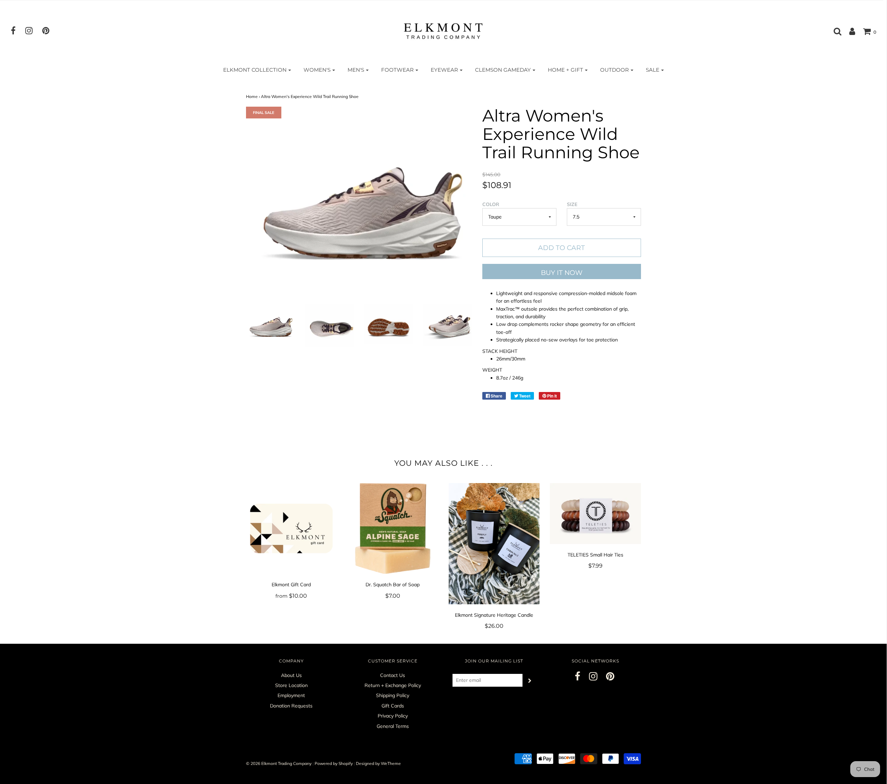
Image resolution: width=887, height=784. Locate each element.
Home (252, 96)
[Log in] (848, 31)
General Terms (393, 726)
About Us (291, 675)
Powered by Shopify (334, 763)
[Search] (834, 31)
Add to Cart (561, 248)
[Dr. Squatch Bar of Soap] (392, 528)
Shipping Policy (392, 695)
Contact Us (392, 675)
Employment (291, 695)
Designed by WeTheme (378, 763)
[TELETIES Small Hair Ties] (595, 513)
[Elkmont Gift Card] (291, 528)
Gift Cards (392, 706)
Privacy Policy (393, 716)
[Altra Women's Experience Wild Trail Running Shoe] (270, 324)
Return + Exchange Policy (393, 685)
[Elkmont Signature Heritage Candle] (494, 543)
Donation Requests (291, 706)
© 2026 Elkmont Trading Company (278, 763)
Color (490, 204)
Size (572, 204)
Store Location (291, 685)
